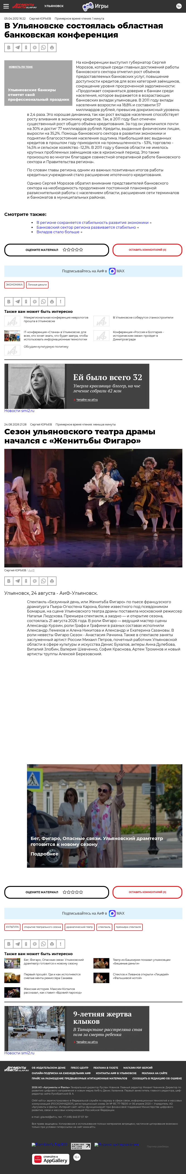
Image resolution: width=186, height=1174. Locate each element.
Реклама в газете (105, 1067)
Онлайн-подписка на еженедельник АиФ (61, 1073)
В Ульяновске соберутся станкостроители (143, 317)
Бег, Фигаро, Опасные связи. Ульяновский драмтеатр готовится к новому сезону (97, 841)
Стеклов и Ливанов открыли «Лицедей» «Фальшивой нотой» (141, 976)
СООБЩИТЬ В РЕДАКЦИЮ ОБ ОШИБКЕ (157, 1078)
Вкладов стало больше (58, 232)
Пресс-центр (79, 1067)
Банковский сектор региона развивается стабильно (86, 227)
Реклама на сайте (154, 1073)
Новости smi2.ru (19, 411)
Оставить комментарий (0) (147, 249)
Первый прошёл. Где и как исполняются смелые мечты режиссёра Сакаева (52, 976)
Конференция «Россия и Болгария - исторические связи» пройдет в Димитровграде (138, 335)
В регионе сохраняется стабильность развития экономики (93, 222)
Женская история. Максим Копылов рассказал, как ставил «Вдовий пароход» (53, 990)
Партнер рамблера (158, 1146)
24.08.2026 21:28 (15, 424)
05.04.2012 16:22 (15, 18)
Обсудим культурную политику (46, 346)
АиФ (31, 570)
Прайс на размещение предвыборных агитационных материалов (79, 1078)
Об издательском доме (49, 1067)
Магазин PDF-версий (137, 1067)
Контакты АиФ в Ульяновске (116, 1073)
